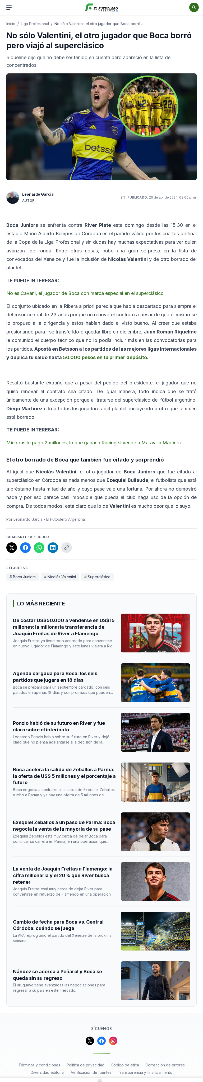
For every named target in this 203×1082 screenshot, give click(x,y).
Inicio (10, 23)
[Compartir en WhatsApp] (39, 547)
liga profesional (35, 23)
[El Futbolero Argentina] (102, 7)
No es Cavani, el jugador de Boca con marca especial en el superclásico (85, 293)
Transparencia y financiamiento (145, 1072)
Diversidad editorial (47, 1072)
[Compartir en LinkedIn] (53, 547)
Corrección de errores (165, 1065)
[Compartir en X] (11, 547)
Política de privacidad (85, 1065)
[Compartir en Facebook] (25, 547)
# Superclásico (97, 577)
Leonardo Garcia (38, 194)
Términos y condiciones (39, 1065)
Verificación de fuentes (91, 1072)
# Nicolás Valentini (60, 577)
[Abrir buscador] (194, 7)
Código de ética (125, 1065)
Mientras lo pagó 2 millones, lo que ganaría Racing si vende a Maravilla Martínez (94, 442)
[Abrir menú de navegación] (9, 7)
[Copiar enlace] (66, 547)
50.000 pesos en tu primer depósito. (105, 357)
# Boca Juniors (23, 577)
